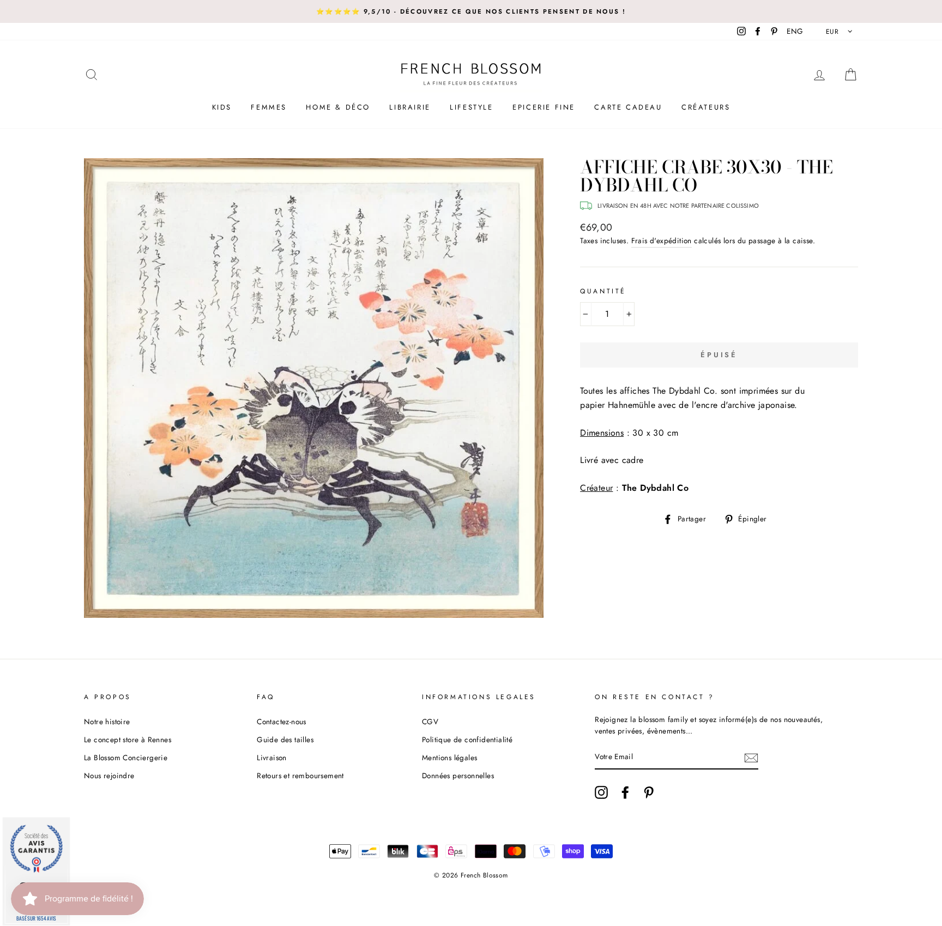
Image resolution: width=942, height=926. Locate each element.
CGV (430, 721)
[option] (471, 11)
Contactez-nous (281, 721)
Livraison (272, 757)
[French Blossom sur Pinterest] (648, 792)
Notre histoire (107, 721)
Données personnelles (458, 775)
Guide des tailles (285, 739)
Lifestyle (471, 107)
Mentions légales (449, 757)
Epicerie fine (543, 107)
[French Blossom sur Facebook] (625, 792)
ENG (795, 31)
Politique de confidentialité (467, 739)
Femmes (269, 107)
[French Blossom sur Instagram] (601, 792)
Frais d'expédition (661, 240)
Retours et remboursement (300, 775)
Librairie (409, 107)
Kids (222, 107)
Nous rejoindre (109, 775)
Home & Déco (338, 107)
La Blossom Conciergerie (125, 757)
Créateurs (705, 107)
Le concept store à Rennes (127, 739)
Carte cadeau (628, 107)
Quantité (603, 291)
